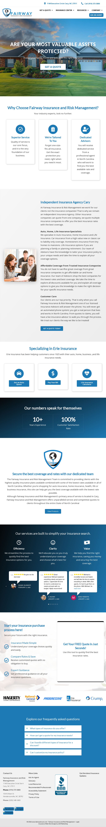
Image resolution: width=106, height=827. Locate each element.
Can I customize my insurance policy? (47, 752)
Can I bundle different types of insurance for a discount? (51, 744)
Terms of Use (34, 798)
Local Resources (35, 784)
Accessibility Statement (37, 791)
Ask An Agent (34, 778)
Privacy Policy (34, 794)
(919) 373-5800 (11, 790)
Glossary (32, 781)
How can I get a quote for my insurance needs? (51, 735)
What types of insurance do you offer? (47, 728)
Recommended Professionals (40, 788)
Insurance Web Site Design (47, 824)
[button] (61, 3)
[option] (12, 698)
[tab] (53, 728)
